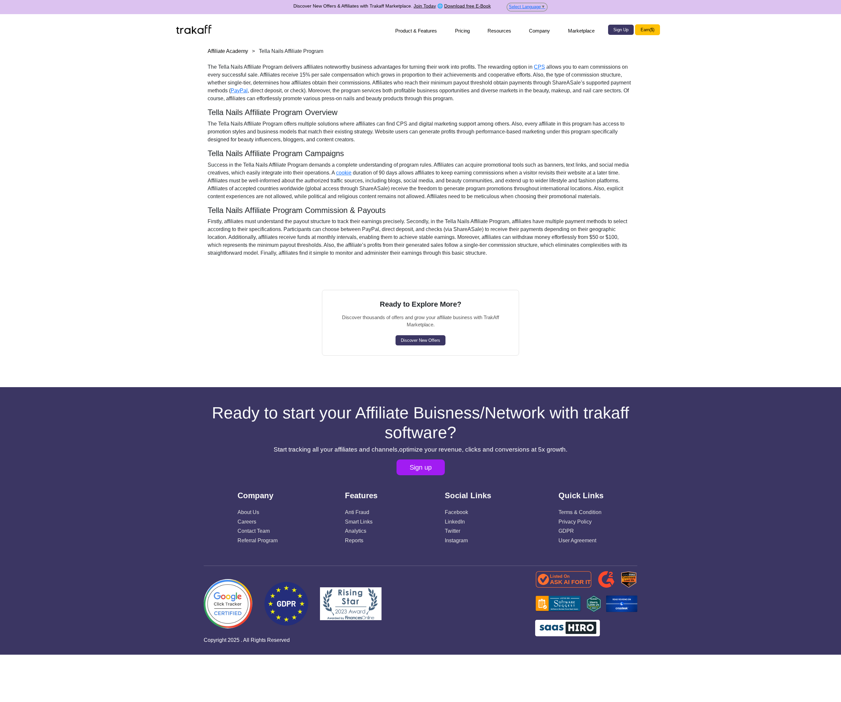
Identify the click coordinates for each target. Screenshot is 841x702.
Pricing (462, 31)
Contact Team (254, 531)
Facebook (456, 512)
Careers (247, 522)
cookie (344, 173)
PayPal (239, 90)
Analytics (355, 531)
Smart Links (359, 522)
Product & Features (416, 31)
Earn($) (647, 29)
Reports (354, 540)
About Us (248, 512)
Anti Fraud (357, 512)
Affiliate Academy (228, 51)
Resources (499, 31)
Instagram (456, 540)
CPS (539, 67)
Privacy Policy (575, 522)
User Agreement (577, 540)
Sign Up (620, 29)
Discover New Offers (420, 340)
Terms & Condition (580, 512)
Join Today (425, 6)
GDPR (566, 531)
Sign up (421, 467)
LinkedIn (455, 522)
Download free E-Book (467, 6)
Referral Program (258, 540)
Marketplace (581, 31)
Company (539, 31)
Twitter (452, 531)
